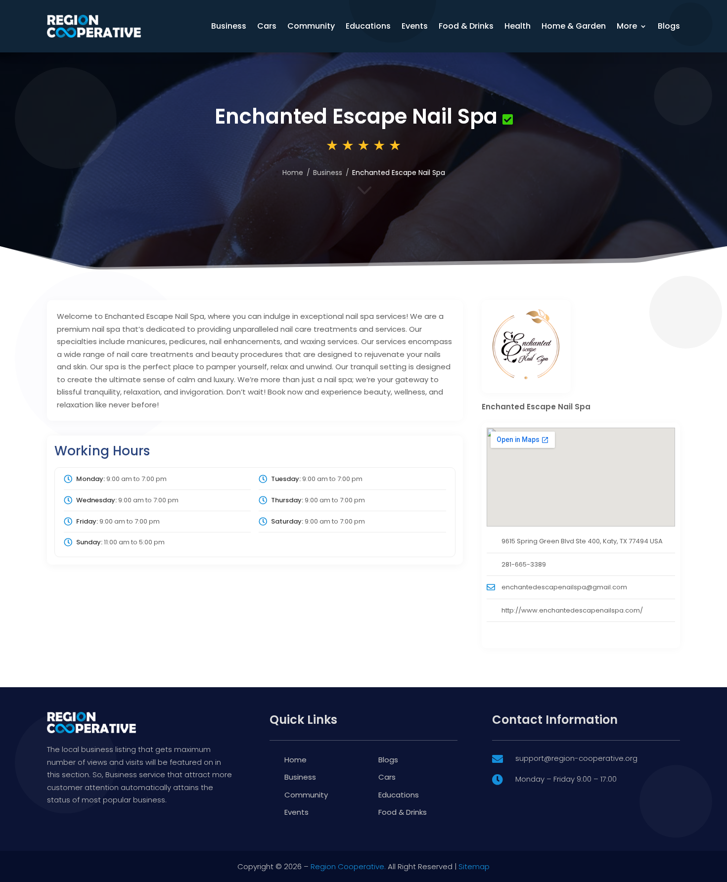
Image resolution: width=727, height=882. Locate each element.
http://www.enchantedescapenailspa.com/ (572, 610)
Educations (368, 26)
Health (517, 26)
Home (292, 172)
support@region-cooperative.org (576, 758)
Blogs (669, 26)
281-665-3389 (523, 564)
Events (415, 26)
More (627, 26)
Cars (266, 26)
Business (228, 26)
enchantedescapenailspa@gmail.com (564, 587)
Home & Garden (574, 26)
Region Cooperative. (348, 866)
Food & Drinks (466, 26)
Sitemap (474, 866)
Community (311, 26)
